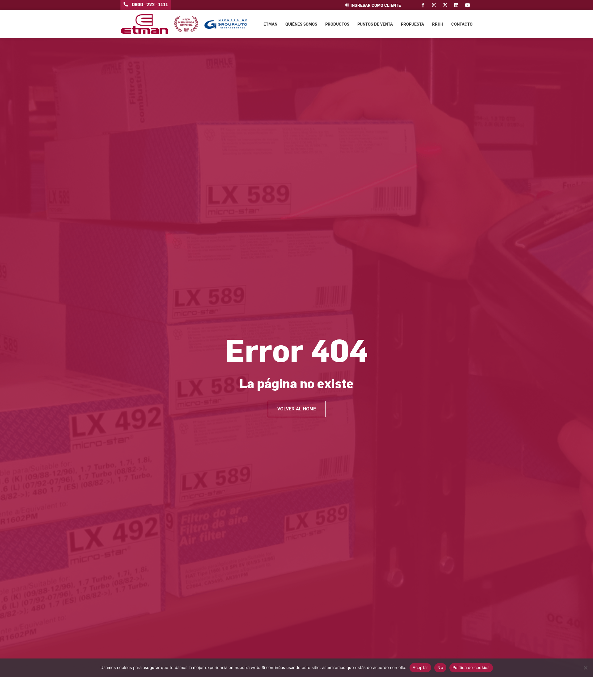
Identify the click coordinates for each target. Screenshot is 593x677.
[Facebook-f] (423, 5)
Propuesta (412, 24)
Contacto (462, 24)
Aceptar (420, 667)
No (440, 667)
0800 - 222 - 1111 (150, 4)
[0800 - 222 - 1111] (126, 4)
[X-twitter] (445, 5)
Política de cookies (471, 667)
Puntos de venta (375, 24)
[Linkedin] (456, 5)
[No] (585, 668)
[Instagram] (434, 5)
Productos (337, 24)
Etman (270, 24)
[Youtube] (467, 5)
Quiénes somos (301, 24)
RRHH (437, 24)
